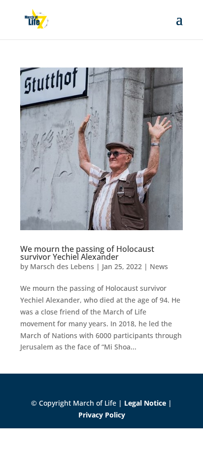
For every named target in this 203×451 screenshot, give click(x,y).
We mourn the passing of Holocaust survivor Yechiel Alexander (87, 252)
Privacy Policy (101, 414)
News (159, 266)
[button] (17, 433)
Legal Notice (145, 403)
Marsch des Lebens (62, 266)
